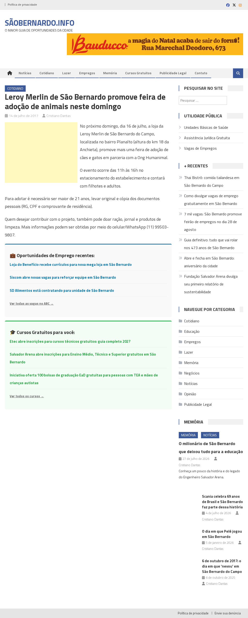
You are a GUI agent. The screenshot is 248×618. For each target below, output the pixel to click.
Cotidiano (46, 72)
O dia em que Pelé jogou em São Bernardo (222, 534)
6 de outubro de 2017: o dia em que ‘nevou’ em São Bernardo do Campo (222, 566)
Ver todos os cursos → (27, 396)
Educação (192, 331)
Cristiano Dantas (58, 115)
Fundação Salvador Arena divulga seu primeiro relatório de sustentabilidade (211, 284)
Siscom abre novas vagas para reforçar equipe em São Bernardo (63, 277)
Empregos (87, 72)
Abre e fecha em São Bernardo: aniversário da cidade (209, 262)
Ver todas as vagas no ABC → (32, 303)
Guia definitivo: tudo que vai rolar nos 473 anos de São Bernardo (211, 244)
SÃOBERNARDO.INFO (39, 23)
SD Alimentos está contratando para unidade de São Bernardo (62, 290)
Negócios (192, 373)
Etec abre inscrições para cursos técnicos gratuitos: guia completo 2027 (70, 341)
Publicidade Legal (173, 72)
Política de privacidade (22, 4)
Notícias (25, 72)
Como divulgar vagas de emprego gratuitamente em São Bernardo (211, 199)
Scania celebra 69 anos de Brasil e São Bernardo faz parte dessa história (222, 502)
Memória (110, 72)
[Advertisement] (41, 152)
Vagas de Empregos (200, 148)
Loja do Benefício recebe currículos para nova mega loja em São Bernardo (71, 264)
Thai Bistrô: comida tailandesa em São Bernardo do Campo (211, 181)
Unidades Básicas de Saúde (206, 127)
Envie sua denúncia (228, 613)
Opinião (190, 394)
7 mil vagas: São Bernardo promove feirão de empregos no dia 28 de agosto (213, 221)
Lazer (66, 72)
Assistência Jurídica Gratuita (207, 138)
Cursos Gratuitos (138, 72)
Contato (201, 72)
